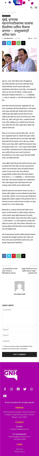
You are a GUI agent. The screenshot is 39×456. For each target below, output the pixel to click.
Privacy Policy (19, 452)
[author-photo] (20, 291)
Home (4, 12)
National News (12, 12)
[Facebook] (4, 43)
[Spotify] (18, 389)
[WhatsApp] (18, 43)
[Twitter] (9, 43)
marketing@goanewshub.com (19, 437)
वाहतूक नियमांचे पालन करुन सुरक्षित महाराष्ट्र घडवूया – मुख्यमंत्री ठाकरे (29, 271)
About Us (19, 449)
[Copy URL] (23, 43)
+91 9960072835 (20, 439)
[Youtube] (5, 396)
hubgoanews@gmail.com (19, 429)
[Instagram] (11, 389)
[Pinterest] (14, 43)
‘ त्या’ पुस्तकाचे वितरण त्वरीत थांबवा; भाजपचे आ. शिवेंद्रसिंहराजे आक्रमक (9, 271)
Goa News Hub (8, 38)
